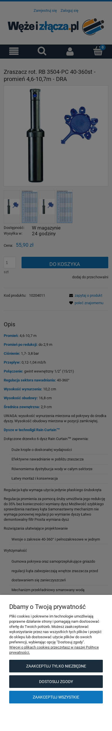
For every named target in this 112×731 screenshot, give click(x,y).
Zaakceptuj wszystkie (56, 697)
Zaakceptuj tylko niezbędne (56, 666)
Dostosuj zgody (56, 681)
